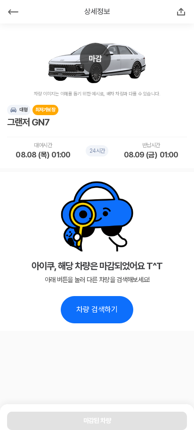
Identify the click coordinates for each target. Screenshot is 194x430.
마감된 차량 (97, 420)
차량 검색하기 (97, 309)
